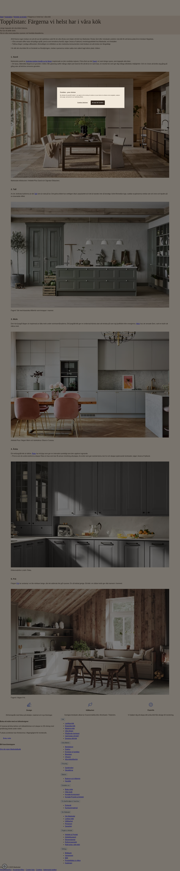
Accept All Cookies (97, 102)
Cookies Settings (82, 102)
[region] (91, 97)
